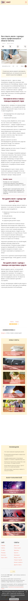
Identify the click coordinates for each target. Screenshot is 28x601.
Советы (3, 548)
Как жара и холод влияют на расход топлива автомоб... (14, 533)
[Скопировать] (25, 46)
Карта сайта (4, 557)
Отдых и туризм (18, 560)
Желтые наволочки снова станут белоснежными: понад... (14, 353)
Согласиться (14, 599)
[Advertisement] (14, 20)
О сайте (3, 550)
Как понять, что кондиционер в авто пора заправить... (14, 367)
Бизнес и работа (18, 562)
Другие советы (17, 564)
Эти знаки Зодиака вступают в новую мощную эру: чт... (14, 491)
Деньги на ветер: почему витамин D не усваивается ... (14, 395)
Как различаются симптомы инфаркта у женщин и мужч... (14, 519)
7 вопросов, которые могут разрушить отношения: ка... (14, 381)
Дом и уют (16, 545)
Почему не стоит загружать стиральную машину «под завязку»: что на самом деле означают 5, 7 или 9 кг (14, 184)
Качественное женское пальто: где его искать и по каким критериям (14, 466)
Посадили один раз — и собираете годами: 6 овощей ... (14, 409)
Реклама (3, 552)
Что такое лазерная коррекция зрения (14, 451)
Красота (16, 552)
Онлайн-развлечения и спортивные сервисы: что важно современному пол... (14, 459)
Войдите (3, 333)
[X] (10, 46)
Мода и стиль (17, 557)
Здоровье (16, 550)
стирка (17, 321)
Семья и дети (17, 548)
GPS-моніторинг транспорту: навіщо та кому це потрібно (14, 470)
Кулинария (17, 555)
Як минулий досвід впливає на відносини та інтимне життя (14, 455)
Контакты (3, 555)
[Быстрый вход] (23, 2)
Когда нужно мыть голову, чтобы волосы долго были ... (14, 505)
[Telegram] (2, 46)
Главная (3, 545)
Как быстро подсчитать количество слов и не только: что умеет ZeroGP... (14, 462)
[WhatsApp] (18, 46)
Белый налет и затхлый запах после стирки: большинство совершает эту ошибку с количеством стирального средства (13, 191)
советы (12, 321)
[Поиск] (21, 2)
